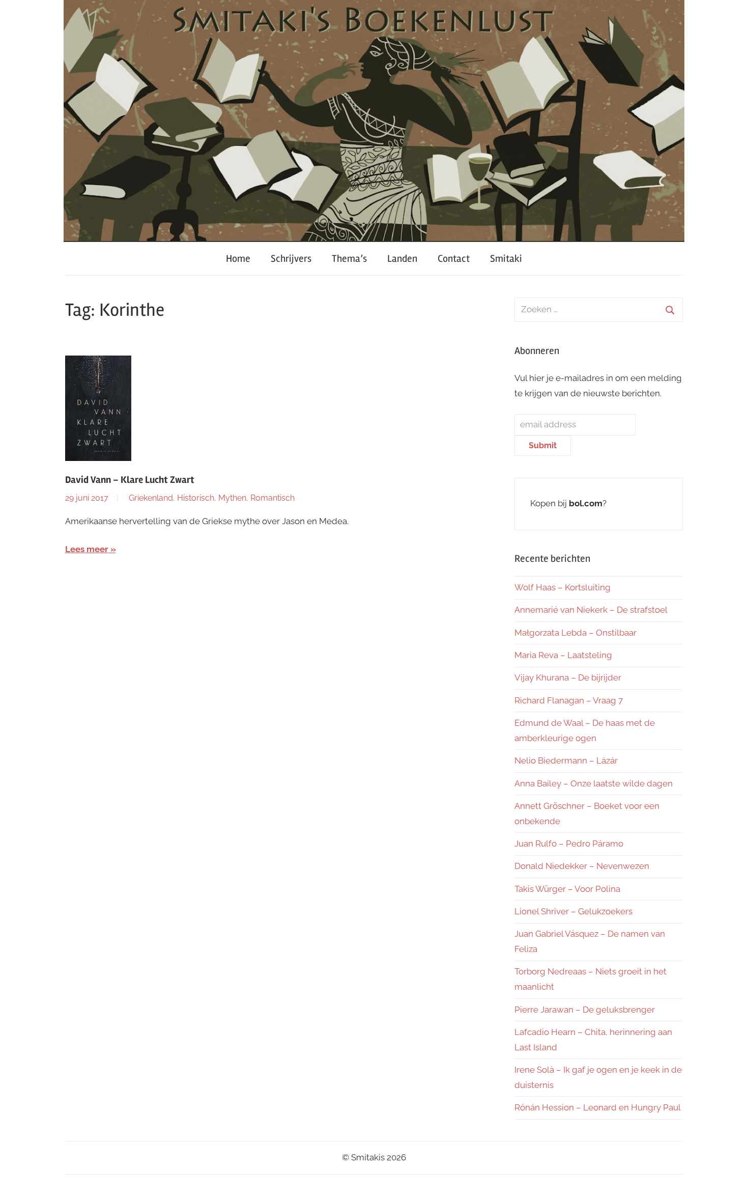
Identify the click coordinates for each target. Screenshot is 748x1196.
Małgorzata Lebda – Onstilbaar (575, 633)
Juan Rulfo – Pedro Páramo (568, 843)
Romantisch (272, 498)
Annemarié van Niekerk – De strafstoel (591, 610)
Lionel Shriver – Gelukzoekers (573, 911)
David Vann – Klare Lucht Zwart (129, 480)
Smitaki (506, 258)
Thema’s (349, 258)
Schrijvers (291, 258)
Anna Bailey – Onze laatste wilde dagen (593, 783)
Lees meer (86, 549)
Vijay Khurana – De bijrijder (567, 677)
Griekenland (151, 498)
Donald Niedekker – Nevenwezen (581, 866)
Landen (402, 258)
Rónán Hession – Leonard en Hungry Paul (597, 1107)
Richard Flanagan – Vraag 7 (568, 700)
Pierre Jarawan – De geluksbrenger (584, 1009)
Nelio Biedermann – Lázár (566, 760)
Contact (454, 258)
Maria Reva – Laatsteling (563, 655)
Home (238, 258)
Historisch (195, 498)
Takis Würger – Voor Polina (567, 889)
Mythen (232, 498)
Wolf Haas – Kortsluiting (562, 587)
